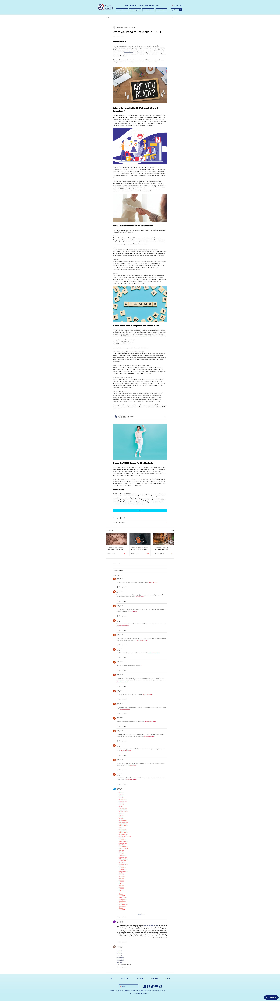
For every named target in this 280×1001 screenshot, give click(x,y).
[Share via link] (124, 518)
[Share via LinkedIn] (121, 518)
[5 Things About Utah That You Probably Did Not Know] (116, 539)
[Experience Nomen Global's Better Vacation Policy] (163, 539)
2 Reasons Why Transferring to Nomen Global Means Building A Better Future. (139, 548)
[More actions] (166, 27)
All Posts (108, 17)
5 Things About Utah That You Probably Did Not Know (116, 548)
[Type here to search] (180, 10)
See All (172, 530)
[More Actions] (166, 579)
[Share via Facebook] (113, 518)
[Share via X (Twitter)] (117, 518)
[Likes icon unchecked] (117, 587)
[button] (172, 17)
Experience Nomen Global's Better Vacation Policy (163, 548)
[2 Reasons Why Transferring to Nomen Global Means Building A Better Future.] (140, 539)
